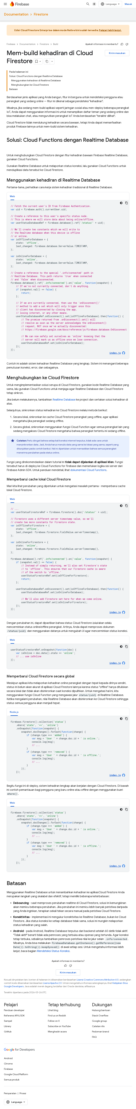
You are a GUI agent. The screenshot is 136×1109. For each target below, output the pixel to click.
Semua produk (11, 1079)
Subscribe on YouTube (59, 1026)
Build (55, 44)
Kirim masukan (117, 53)
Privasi (23, 1093)
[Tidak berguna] (126, 44)
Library (7, 1026)
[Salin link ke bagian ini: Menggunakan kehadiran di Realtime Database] (103, 180)
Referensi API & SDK (14, 1015)
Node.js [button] (14, 711)
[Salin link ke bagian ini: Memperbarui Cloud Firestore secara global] (77, 676)
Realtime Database (64, 399)
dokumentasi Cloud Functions (88, 470)
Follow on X (54, 1020)
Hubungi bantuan (101, 1010)
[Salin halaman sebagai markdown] (47, 61)
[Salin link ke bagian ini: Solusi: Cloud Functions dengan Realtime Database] (10, 147)
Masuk (128, 4)
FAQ (94, 1036)
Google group (99, 1020)
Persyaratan (10, 1093)
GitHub (7, 1031)
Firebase (11, 44)
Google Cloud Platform (16, 1074)
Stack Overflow (100, 1015)
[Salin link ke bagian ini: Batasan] (29, 884)
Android (8, 1058)
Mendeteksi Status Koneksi (53, 951)
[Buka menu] (5, 4)
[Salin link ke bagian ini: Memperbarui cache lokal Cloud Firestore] (74, 479)
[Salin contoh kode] (126, 203)
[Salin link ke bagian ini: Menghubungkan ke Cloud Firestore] (82, 378)
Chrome (8, 1063)
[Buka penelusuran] (88, 4)
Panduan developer (14, 1010)
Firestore (41, 14)
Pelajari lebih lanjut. (110, 30)
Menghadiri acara (57, 1031)
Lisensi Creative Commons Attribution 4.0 (98, 979)
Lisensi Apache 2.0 (52, 983)
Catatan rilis (98, 1026)
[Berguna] (121, 44)
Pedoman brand (100, 1031)
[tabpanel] (68, 279)
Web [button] (12, 196)
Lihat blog (53, 1010)
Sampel (8, 1020)
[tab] (12, 196)
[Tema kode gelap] (121, 203)
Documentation (16, 14)
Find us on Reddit (57, 1015)
